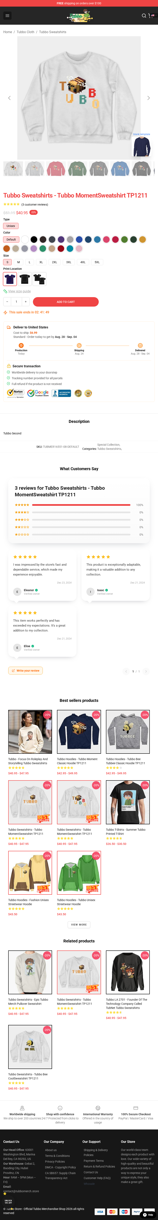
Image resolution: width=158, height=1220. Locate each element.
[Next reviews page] (146, 671)
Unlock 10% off (8, 1202)
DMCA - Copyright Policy (60, 1167)
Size (6, 255)
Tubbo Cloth (25, 32)
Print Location (12, 268)
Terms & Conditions (57, 1155)
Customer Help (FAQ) (97, 1178)
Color (6, 232)
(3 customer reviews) (34, 204)
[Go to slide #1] (13, 168)
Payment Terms (94, 1160)
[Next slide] (148, 98)
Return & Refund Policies (99, 1166)
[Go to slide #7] (141, 168)
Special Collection (108, 444)
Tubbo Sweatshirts (52, 32)
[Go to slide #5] (99, 168)
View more (79, 924)
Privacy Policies (55, 1161)
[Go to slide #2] (34, 168)
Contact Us (91, 1172)
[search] (144, 15)
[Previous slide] (9, 98)
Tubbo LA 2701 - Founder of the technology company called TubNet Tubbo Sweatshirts (126, 1003)
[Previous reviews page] (126, 671)
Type (6, 219)
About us (51, 1150)
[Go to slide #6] (120, 168)
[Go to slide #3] (56, 168)
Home (7, 32)
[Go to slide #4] (77, 168)
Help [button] (150, 1214)
